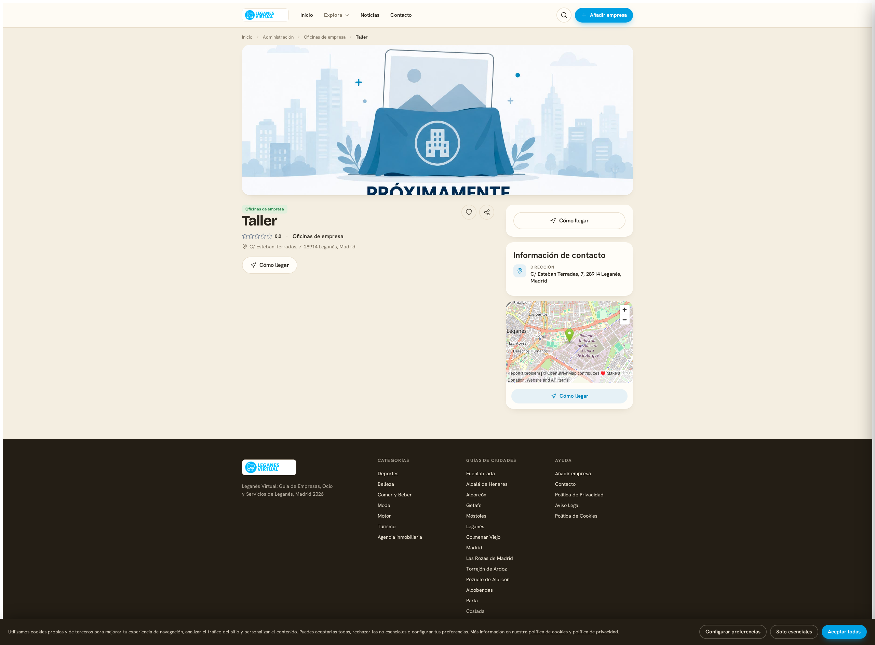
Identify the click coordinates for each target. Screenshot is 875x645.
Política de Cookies (576, 515)
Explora (333, 15)
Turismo (386, 526)
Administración (278, 37)
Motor (384, 515)
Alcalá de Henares (487, 484)
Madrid (474, 547)
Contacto (401, 15)
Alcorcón (476, 494)
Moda (384, 505)
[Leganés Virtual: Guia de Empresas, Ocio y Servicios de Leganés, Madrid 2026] (265, 15)
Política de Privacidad (579, 494)
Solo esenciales (794, 631)
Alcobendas (479, 590)
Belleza (386, 484)
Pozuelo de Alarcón (488, 579)
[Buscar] (563, 15)
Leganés (475, 526)
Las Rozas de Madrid (489, 558)
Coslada (475, 611)
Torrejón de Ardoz (486, 568)
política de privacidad (595, 632)
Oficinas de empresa (325, 37)
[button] (437, 120)
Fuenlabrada (480, 473)
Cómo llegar (274, 265)
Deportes (388, 473)
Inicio (306, 15)
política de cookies (548, 632)
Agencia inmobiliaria (400, 537)
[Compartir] (486, 212)
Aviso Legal (567, 505)
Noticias (370, 15)
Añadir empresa (608, 15)
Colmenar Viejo (483, 537)
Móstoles (476, 515)
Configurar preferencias (732, 631)
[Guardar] (468, 212)
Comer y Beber (395, 494)
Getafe (474, 505)
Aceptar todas (844, 631)
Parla (472, 600)
